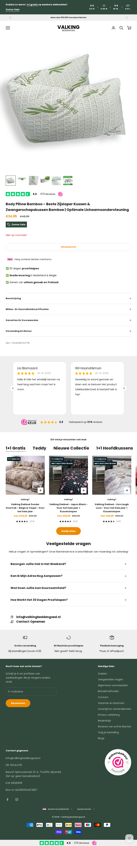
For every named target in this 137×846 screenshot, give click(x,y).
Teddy (39, 448)
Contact (103, 697)
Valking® (25, 499)
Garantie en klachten (111, 703)
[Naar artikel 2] (22, 179)
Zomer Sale (12, 9)
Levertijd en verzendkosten (114, 709)
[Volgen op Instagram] (17, 799)
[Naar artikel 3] (34, 181)
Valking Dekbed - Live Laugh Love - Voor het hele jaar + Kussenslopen (112, 508)
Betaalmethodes (108, 691)
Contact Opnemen (30, 621)
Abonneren (18, 703)
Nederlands (84, 809)
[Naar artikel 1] (11, 181)
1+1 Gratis (16, 448)
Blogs (101, 738)
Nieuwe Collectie (71, 448)
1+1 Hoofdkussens (114, 448)
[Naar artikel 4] (45, 179)
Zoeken (102, 673)
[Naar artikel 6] (68, 181)
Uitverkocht (68, 247)
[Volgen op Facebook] (7, 799)
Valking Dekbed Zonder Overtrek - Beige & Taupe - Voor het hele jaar (25, 508)
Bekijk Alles (68, 531)
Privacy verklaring (109, 715)
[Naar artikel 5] (56, 181)
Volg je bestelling (108, 732)
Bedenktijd (104, 720)
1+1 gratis (32, 4)
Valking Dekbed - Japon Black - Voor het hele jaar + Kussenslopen (68, 508)
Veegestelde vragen (110, 679)
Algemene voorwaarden (113, 685)
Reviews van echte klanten (114, 726)
